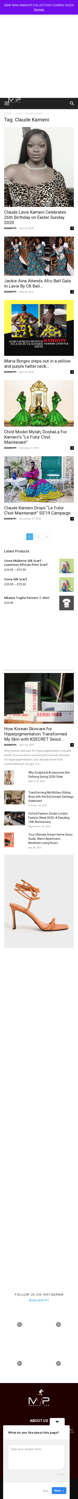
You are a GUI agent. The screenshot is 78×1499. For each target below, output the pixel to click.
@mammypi (39, 1300)
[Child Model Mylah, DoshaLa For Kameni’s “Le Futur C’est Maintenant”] (39, 403)
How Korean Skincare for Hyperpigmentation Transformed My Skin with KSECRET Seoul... (35, 734)
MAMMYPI (10, 228)
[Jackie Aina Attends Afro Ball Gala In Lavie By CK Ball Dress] (39, 256)
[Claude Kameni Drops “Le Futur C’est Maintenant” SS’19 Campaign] (39, 479)
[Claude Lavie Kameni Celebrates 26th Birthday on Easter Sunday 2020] (39, 167)
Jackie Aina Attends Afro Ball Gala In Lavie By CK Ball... (37, 283)
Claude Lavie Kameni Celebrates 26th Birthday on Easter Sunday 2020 (35, 217)
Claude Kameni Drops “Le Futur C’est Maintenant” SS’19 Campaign (37, 510)
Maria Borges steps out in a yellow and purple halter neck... (37, 364)
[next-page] (46, 536)
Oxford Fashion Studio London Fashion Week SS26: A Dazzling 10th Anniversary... (48, 818)
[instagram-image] (19, 1324)
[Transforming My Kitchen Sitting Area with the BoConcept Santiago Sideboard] (14, 797)
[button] (6, 103)
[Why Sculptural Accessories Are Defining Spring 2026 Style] (9, 777)
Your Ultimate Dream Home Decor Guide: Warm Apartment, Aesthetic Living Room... (50, 839)
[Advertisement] (39, 57)
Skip (45, 1490)
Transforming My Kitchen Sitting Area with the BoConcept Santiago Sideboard (51, 796)
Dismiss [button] (39, 9)
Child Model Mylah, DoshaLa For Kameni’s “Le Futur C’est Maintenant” (35, 437)
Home (7, 113)
